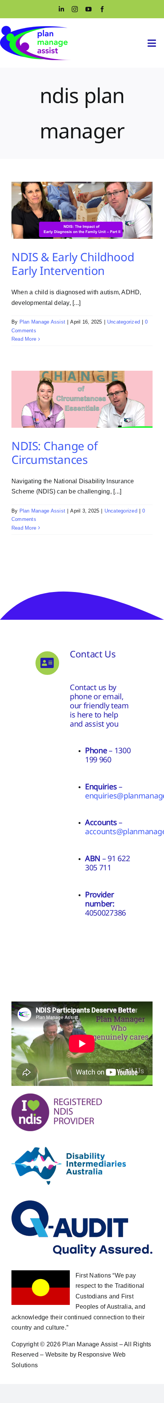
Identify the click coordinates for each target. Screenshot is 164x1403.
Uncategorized (123, 322)
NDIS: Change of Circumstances (54, 452)
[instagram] (75, 9)
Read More (23, 339)
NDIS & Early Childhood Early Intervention (72, 263)
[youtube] (88, 9)
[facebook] (102, 9)
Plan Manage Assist (42, 322)
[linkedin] (61, 9)
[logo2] (35, 28)
